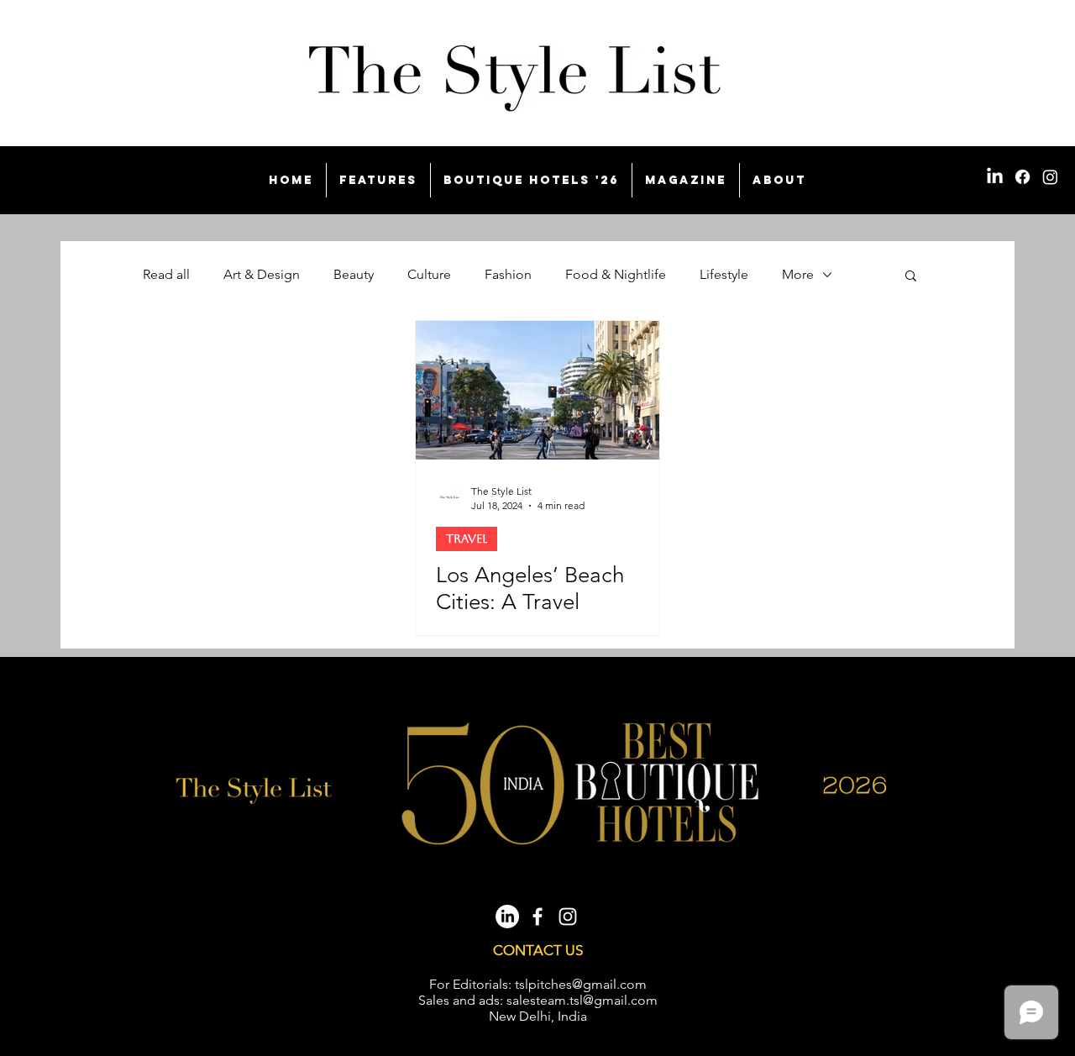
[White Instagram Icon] (567, 916)
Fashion (508, 274)
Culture (429, 274)
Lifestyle (724, 274)
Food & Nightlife (615, 274)
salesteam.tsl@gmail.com (582, 1000)
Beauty (353, 274)
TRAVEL (466, 538)
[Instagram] (1050, 177)
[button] (911, 277)
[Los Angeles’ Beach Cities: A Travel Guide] (537, 390)
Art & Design (261, 274)
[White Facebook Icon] (537, 916)
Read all (166, 274)
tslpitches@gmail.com (581, 984)
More (798, 274)
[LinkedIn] (994, 177)
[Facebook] (1022, 177)
